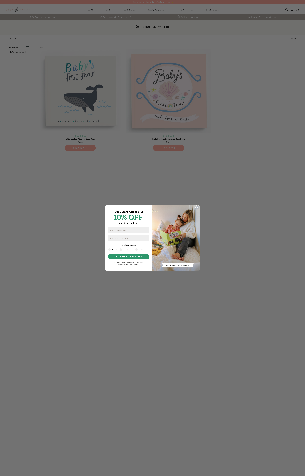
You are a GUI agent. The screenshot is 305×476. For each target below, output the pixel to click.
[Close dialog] (197, 207)
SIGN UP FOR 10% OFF (129, 256)
